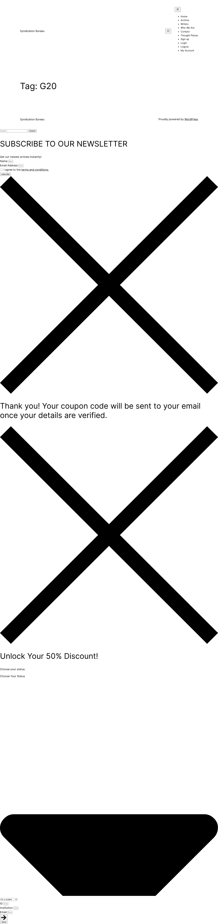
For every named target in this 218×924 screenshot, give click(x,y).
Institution (6, 907)
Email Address (9, 165)
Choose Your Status (12, 676)
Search (32, 131)
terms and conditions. (35, 169)
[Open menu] (168, 31)
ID (1, 903)
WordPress (191, 119)
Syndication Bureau (32, 31)
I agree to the (26, 169)
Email (3, 912)
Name (4, 161)
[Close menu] (178, 9)
